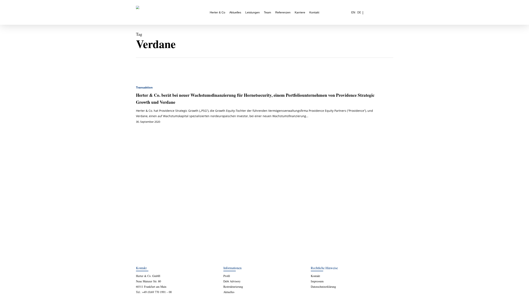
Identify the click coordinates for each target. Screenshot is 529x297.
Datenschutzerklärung (323, 287)
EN (353, 12)
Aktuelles (228, 292)
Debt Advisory (232, 281)
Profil (226, 276)
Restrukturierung (233, 287)
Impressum (317, 281)
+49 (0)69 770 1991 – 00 (157, 292)
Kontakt (315, 276)
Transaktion (144, 87)
